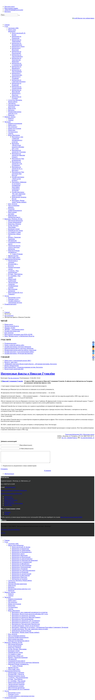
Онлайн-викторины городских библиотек (17, 346)
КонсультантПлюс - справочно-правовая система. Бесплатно (23, 367)
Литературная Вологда (11, 326)
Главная (6, 312)
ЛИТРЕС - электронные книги (14, 329)
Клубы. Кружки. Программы (13, 503)
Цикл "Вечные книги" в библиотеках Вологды (19, 336)
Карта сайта (8, 505)
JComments (47, 470)
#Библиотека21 (9, 474)
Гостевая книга (9, 501)
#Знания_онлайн (9, 328)
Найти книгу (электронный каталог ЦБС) (17, 360)
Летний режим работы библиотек (11, 493)
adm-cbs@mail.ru (10, 487)
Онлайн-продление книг (12, 331)
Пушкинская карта (10, 343)
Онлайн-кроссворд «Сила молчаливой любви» (19, 352)
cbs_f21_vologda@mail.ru (69, 438)
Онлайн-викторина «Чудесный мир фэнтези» (18, 353)
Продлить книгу (9, 6)
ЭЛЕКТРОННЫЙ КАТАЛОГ (13, 10)
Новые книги (8, 324)
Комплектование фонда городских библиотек (18, 348)
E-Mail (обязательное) (26, 448)
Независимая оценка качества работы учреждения (20, 350)
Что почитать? (9, 315)
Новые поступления (10, 500)
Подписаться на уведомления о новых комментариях (20, 466)
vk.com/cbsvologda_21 (87, 438)
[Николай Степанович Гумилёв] (12, 381)
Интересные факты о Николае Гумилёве (28, 373)
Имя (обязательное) (26, 445)
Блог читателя (8, 333)
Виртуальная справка (11, 8)
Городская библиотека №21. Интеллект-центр (79, 434)
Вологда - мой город (10, 362)
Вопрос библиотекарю (11, 365)
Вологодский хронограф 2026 (13, 369)
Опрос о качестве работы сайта (14, 345)
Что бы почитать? (13, 378)
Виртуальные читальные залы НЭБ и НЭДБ (18, 334)
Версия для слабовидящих (85, 18)
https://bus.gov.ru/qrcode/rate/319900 (71, 517)
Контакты (7, 11)
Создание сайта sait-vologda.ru (10, 529)
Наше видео (8, 496)
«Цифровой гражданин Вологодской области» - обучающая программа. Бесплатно (30, 364)
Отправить (4, 469)
